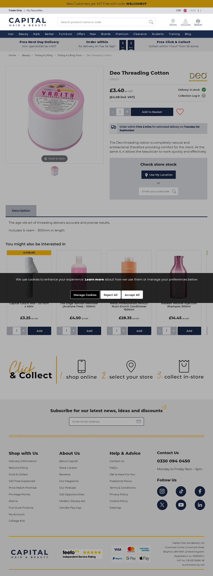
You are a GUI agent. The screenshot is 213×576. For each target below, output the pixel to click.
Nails (36, 34)
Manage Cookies (85, 295)
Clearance (140, 34)
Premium (122, 34)
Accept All (132, 295)
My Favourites (34, 10)
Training (174, 34)
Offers (81, 34)
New (93, 34)
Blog (188, 34)
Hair (11, 34)
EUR (194, 10)
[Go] (151, 22)
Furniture (65, 34)
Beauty (23, 34)
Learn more (94, 279)
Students (158, 34)
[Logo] (27, 21)
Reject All (111, 295)
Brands (106, 34)
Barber (49, 34)
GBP (179, 10)
